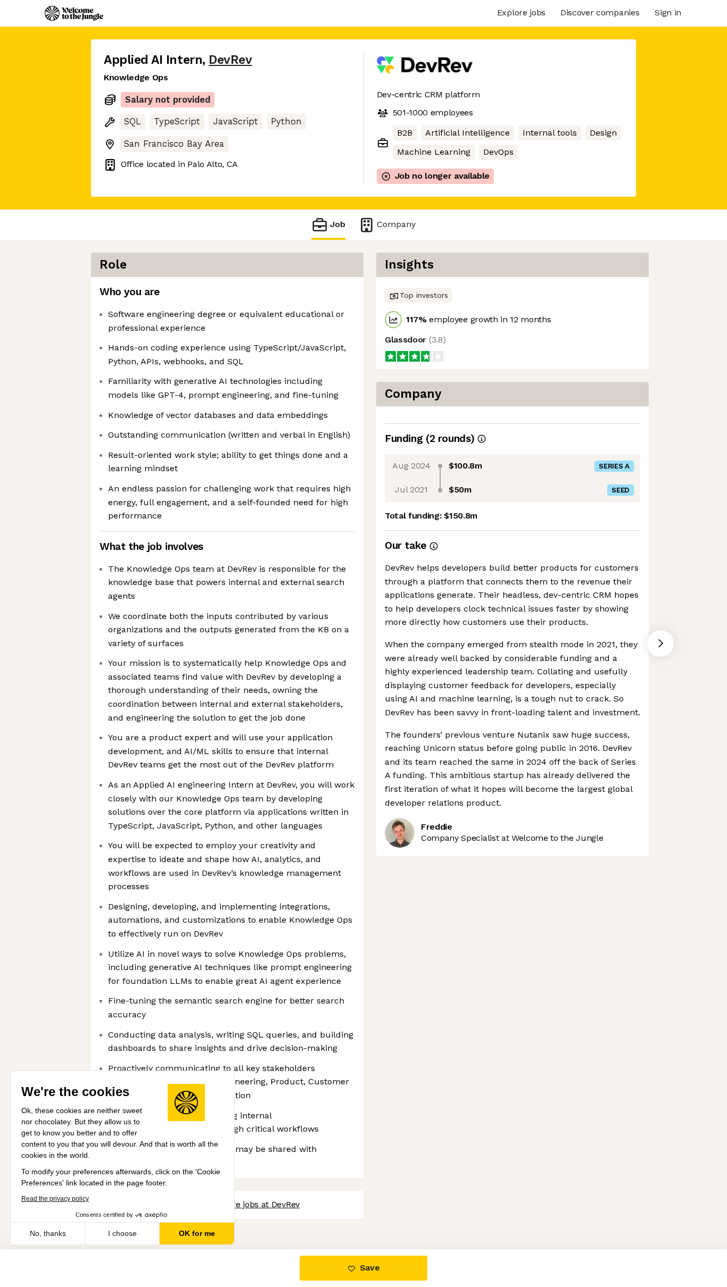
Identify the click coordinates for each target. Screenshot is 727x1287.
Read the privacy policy (55, 1198)
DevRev (230, 60)
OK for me (197, 1233)
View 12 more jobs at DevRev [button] (244, 1204)
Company (396, 224)
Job (337, 224)
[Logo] (74, 13)
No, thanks (48, 1233)
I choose (122, 1233)
